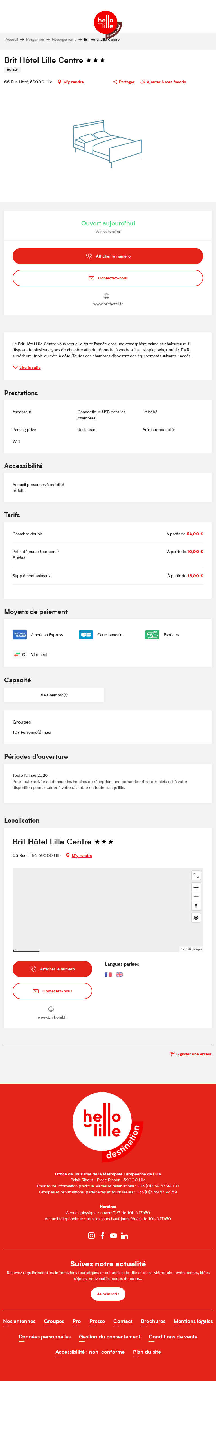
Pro (77, 1321)
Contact (122, 1321)
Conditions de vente (173, 1336)
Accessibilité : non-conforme (90, 1352)
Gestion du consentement (109, 1336)
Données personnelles (45, 1336)
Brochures (153, 1321)
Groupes (54, 1321)
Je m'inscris (108, 1293)
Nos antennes (19, 1321)
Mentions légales (193, 1321)
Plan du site (147, 1352)
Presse (97, 1321)
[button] (142, 82)
